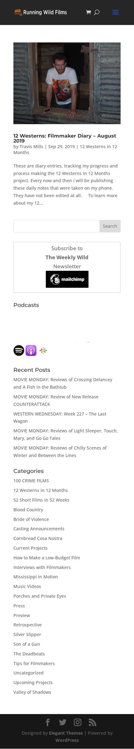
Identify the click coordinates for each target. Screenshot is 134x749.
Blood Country (28, 510)
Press (19, 606)
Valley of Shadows (32, 692)
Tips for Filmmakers (34, 663)
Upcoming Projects (33, 682)
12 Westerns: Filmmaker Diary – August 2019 (64, 138)
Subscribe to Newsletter (67, 257)
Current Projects (30, 548)
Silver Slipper (27, 634)
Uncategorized (28, 673)
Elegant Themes (66, 733)
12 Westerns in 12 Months (40, 490)
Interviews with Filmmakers (42, 567)
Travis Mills (31, 146)
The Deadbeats (29, 654)
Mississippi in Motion (35, 577)
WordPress (67, 740)
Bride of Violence (31, 519)
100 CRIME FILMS (31, 481)
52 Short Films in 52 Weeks (41, 500)
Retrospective (27, 625)
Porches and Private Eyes (39, 596)
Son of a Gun (26, 644)
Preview (21, 615)
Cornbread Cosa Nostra (37, 538)
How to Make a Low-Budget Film (46, 558)
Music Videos (27, 586)
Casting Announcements (39, 529)
